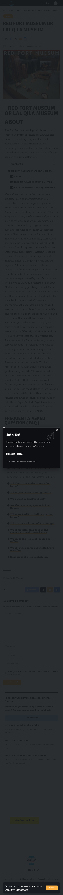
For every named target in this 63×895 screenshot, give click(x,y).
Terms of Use (22, 889)
